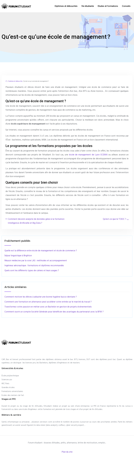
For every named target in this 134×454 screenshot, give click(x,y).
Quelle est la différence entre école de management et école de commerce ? (40, 250)
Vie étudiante (87, 6)
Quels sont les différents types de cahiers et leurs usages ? (31, 270)
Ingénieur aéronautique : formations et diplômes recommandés (34, 265)
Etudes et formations (108, 6)
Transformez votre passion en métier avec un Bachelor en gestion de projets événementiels (48, 307)
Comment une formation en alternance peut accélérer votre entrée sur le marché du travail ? (48, 302)
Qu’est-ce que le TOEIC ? (114, 219)
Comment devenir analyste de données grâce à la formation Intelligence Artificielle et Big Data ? (36, 221)
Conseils (126, 6)
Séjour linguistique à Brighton (18, 255)
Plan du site (67, 452)
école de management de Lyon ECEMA (88, 155)
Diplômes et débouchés (66, 6)
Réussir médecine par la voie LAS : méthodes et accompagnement (35, 260)
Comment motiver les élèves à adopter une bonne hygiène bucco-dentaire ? (40, 297)
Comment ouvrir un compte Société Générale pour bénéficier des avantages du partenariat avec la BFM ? (54, 312)
